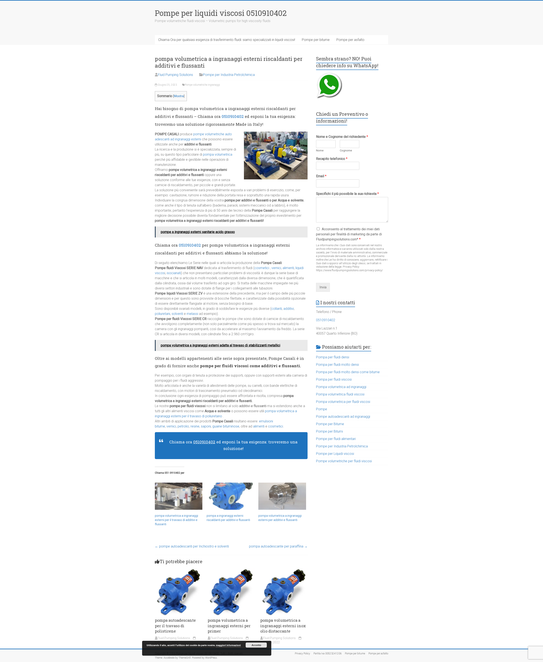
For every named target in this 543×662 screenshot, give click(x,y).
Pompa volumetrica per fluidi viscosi (343, 402)
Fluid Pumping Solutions (175, 75)
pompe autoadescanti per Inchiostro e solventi (192, 546)
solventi (177, 314)
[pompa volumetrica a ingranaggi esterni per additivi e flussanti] (282, 496)
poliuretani (162, 314)
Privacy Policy (302, 653)
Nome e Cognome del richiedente (342, 137)
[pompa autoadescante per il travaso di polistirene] (178, 570)
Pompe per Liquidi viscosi (335, 454)
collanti (276, 309)
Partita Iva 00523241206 (327, 653)
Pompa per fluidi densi (332, 357)
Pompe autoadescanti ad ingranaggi (343, 417)
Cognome (346, 150)
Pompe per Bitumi (329, 431)
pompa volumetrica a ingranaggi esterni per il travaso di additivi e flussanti (176, 520)
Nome (319, 150)
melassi (192, 314)
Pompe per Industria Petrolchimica (229, 75)
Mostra (179, 96)
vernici (276, 268)
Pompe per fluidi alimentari (336, 439)
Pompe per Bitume (330, 424)
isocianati (174, 273)
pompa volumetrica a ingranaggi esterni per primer (229, 625)
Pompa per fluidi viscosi (334, 379)
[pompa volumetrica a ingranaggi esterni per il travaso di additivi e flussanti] (178, 496)
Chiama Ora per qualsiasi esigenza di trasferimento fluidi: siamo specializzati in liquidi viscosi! (226, 40)
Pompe (321, 409)
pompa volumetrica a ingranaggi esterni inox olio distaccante (283, 625)
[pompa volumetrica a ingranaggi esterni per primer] (231, 570)
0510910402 (233, 116)
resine (194, 426)
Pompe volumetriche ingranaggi (202, 84)
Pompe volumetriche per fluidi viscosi (344, 461)
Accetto (256, 645)
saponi (206, 426)
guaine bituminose (225, 426)
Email (321, 176)
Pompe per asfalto (350, 40)
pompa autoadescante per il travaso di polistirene (175, 625)
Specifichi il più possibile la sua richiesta (347, 194)
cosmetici (261, 268)
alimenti (288, 268)
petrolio (183, 426)
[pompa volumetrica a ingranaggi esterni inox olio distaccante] (284, 570)
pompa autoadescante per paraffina (278, 546)
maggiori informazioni (228, 645)
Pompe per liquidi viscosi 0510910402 (221, 13)
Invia (322, 287)
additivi (288, 309)
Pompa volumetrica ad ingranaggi (341, 387)
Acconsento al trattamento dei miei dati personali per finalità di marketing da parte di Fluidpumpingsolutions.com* (349, 234)
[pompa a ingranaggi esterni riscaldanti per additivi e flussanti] (230, 496)
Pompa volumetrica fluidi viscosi (340, 394)
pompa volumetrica (217, 154)
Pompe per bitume (316, 40)
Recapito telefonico (331, 159)
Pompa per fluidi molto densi (337, 365)
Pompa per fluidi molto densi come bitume (348, 372)
